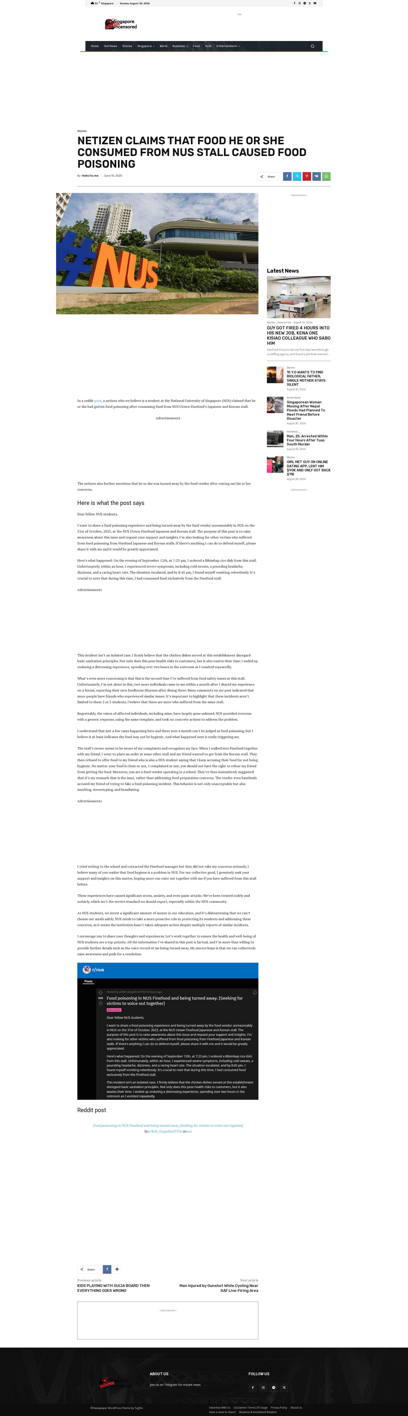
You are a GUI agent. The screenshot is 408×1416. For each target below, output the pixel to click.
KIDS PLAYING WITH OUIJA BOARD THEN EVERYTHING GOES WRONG (113, 1288)
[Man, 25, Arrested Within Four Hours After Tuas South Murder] (275, 439)
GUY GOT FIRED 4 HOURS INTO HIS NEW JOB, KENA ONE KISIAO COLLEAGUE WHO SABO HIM (299, 335)
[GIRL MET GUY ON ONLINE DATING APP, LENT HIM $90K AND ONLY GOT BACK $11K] (275, 464)
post (97, 400)
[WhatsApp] (326, 176)
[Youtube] (314, 3)
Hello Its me (90, 175)
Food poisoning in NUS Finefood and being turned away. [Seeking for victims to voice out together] (168, 1125)
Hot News (292, 432)
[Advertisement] (239, 26)
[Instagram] (299, 3)
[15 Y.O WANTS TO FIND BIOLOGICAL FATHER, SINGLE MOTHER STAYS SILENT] (275, 375)
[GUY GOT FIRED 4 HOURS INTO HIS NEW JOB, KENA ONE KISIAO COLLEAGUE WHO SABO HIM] (299, 297)
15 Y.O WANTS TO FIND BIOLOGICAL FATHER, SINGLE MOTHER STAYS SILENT (306, 378)
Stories (82, 131)
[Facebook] (294, 3)
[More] (117, 1269)
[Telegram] (304, 3)
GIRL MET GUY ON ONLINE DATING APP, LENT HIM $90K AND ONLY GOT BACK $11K (309, 468)
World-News (293, 398)
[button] (312, 46)
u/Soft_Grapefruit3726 (165, 1131)
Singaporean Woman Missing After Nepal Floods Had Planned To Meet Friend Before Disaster (306, 410)
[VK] (316, 176)
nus (188, 1131)
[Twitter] (309, 3)
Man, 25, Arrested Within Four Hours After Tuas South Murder (307, 440)
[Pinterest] (307, 176)
